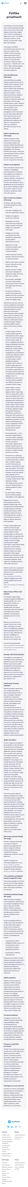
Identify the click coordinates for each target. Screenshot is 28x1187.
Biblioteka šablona (7, 1153)
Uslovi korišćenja (19, 1165)
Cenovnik (4, 1162)
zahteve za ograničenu (10, 871)
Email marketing (6, 1137)
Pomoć (4, 1183)
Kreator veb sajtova (7, 1139)
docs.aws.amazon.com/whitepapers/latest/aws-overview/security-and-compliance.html (14, 647)
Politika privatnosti (20, 1162)
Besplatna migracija (7, 1167)
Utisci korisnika (6, 1165)
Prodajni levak (5, 1135)
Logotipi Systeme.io (20, 1135)
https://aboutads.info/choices (12, 576)
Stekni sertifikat (6, 1177)
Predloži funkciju (6, 1155)
